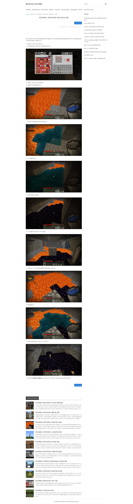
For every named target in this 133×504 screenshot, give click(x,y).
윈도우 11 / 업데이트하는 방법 (91, 48)
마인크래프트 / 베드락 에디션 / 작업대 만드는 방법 (48, 451)
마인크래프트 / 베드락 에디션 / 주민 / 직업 (46, 481)
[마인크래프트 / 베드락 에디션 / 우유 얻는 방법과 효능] (30, 405)
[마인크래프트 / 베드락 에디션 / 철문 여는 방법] (30, 415)
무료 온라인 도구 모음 (89, 9)
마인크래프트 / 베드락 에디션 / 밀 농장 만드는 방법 (48, 471)
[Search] (105, 3)
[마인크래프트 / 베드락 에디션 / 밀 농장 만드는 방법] (30, 473)
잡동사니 (81, 9)
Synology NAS (74, 9)
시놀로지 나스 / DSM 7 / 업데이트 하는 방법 (94, 36)
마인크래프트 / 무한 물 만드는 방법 (44, 490)
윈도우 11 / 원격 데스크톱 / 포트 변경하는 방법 (94, 58)
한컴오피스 (51, 9)
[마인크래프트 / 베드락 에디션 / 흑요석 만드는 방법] (30, 425)
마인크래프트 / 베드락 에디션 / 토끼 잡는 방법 (47, 442)
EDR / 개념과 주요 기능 (89, 23)
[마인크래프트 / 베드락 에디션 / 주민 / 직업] (30, 483)
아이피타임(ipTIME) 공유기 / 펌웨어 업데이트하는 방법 (95, 19)
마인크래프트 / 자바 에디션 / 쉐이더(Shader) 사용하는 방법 (51, 461)
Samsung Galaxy (65, 9)
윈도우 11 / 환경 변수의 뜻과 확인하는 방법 (94, 33)
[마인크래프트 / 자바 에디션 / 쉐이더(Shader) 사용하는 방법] (30, 464)
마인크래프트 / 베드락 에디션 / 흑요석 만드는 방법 (54, 18)
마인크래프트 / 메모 (88, 55)
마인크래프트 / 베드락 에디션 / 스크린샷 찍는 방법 (48, 432)
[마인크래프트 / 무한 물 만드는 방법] (30, 493)
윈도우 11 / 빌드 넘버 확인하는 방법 (92, 45)
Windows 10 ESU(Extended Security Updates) (95, 52)
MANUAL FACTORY (34, 4)
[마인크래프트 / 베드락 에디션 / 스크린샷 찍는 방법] (30, 434)
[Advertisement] (54, 32)
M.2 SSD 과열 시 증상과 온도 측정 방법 (93, 30)
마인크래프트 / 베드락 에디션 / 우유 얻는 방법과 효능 (49, 403)
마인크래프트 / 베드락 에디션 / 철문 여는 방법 (47, 412)
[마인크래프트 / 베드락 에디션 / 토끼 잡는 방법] (30, 444)
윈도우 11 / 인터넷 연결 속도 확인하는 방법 (94, 26)
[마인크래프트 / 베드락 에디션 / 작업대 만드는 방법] (30, 454)
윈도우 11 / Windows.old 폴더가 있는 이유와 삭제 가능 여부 (95, 40)
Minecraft (57, 9)
